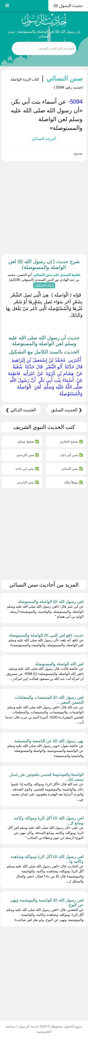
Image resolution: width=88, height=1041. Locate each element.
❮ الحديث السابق (66, 410)
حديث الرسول (27, 1026)
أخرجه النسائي (44, 138)
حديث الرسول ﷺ (68, 5)
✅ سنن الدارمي (28, 482)
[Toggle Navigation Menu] (7, 5)
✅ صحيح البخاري (71, 441)
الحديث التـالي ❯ (21, 410)
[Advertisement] (44, 207)
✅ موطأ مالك (73, 482)
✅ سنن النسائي (72, 468)
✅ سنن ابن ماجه (27, 468)
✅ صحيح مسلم (28, 441)
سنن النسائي (64, 78)
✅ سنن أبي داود (71, 455)
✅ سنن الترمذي (28, 455)
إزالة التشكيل (44, 285)
